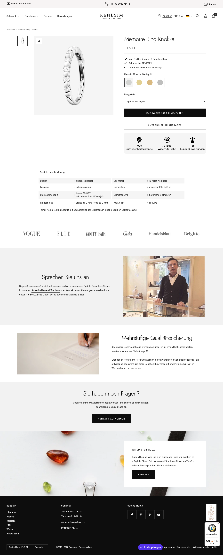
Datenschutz (184, 547)
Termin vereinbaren (21, 3)
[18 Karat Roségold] (149, 82)
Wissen (10, 529)
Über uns (11, 512)
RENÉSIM (11, 29)
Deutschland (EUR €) (18, 547)
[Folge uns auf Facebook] (131, 514)
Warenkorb (215, 14)
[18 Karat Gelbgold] (139, 82)
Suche (197, 16)
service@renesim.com (73, 522)
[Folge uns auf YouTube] (158, 514)
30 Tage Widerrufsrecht (167, 147)
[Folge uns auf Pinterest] (149, 514)
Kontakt (212, 4)
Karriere (11, 521)
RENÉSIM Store (69, 528)
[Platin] (160, 82)
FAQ (9, 525)
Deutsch (189, 16)
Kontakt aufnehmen (111, 418)
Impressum (169, 547)
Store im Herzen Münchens (46, 290)
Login (205, 16)
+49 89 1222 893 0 (35, 294)
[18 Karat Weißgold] (128, 82)
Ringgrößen (13, 533)
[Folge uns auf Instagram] (140, 514)
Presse (10, 516)
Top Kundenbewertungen (192, 147)
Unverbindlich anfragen (165, 125)
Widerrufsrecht (201, 547)
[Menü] (218, 524)
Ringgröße (129, 94)
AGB (214, 547)
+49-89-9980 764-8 (120, 3)
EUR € (177, 16)
